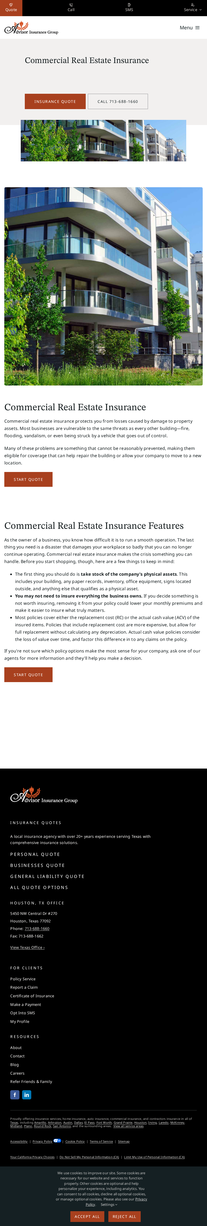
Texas (14, 1122)
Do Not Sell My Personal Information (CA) (89, 1157)
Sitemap (124, 1141)
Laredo (164, 1122)
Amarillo (40, 1122)
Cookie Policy (75, 1141)
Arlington (54, 1122)
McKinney (177, 1122)
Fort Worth (104, 1122)
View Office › (27, 947)
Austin (68, 1122)
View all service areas (128, 1126)
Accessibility (18, 1141)
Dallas (78, 1122)
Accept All (87, 1216)
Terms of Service (101, 1141)
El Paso (89, 1122)
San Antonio (62, 1126)
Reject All (124, 1216)
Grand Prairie (123, 1122)
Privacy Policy (42, 1141)
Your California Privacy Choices (32, 1157)
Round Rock (42, 1126)
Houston (140, 1122)
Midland (16, 1126)
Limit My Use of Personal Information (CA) (154, 1157)
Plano (28, 1126)
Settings (108, 1204)
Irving (152, 1122)
